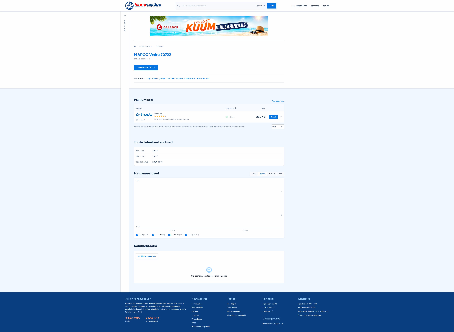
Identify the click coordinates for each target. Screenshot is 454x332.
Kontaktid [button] (304, 298)
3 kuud (262, 174)
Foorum (325, 5)
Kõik (280, 174)
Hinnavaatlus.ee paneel (201, 326)
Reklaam (195, 311)
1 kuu (254, 174)
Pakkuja (139, 108)
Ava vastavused (278, 101)
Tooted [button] (231, 298)
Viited (194, 323)
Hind (263, 108)
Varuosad (160, 46)
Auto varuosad (145, 46)
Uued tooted (232, 308)
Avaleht (134, 46)
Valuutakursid (197, 319)
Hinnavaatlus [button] (199, 298)
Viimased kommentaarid (236, 315)
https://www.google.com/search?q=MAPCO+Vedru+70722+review (178, 78)
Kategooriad (301, 5)
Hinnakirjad (231, 304)
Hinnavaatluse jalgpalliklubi (272, 324)
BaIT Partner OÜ (268, 308)
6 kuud (272, 174)
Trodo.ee (158, 114)
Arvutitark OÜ (267, 311)
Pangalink (195, 315)
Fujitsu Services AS (269, 304)
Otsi (178, 5)
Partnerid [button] (268, 298)
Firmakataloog (197, 304)
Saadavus (229, 108)
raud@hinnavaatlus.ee (312, 315)
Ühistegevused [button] (271, 318)
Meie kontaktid (197, 308)
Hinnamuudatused (234, 311)
